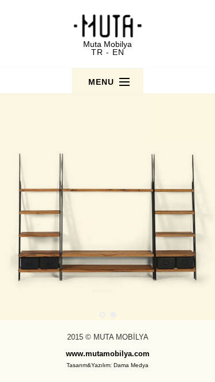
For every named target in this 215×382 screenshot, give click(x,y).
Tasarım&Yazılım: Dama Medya (107, 365)
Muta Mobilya (107, 44)
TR (97, 52)
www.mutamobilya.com (108, 353)
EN (118, 52)
